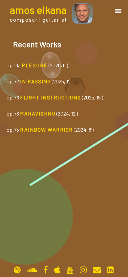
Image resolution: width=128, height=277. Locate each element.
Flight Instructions (50, 97)
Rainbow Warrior (46, 129)
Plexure (35, 65)
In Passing (35, 81)
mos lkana (38, 9)
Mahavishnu (37, 113)
